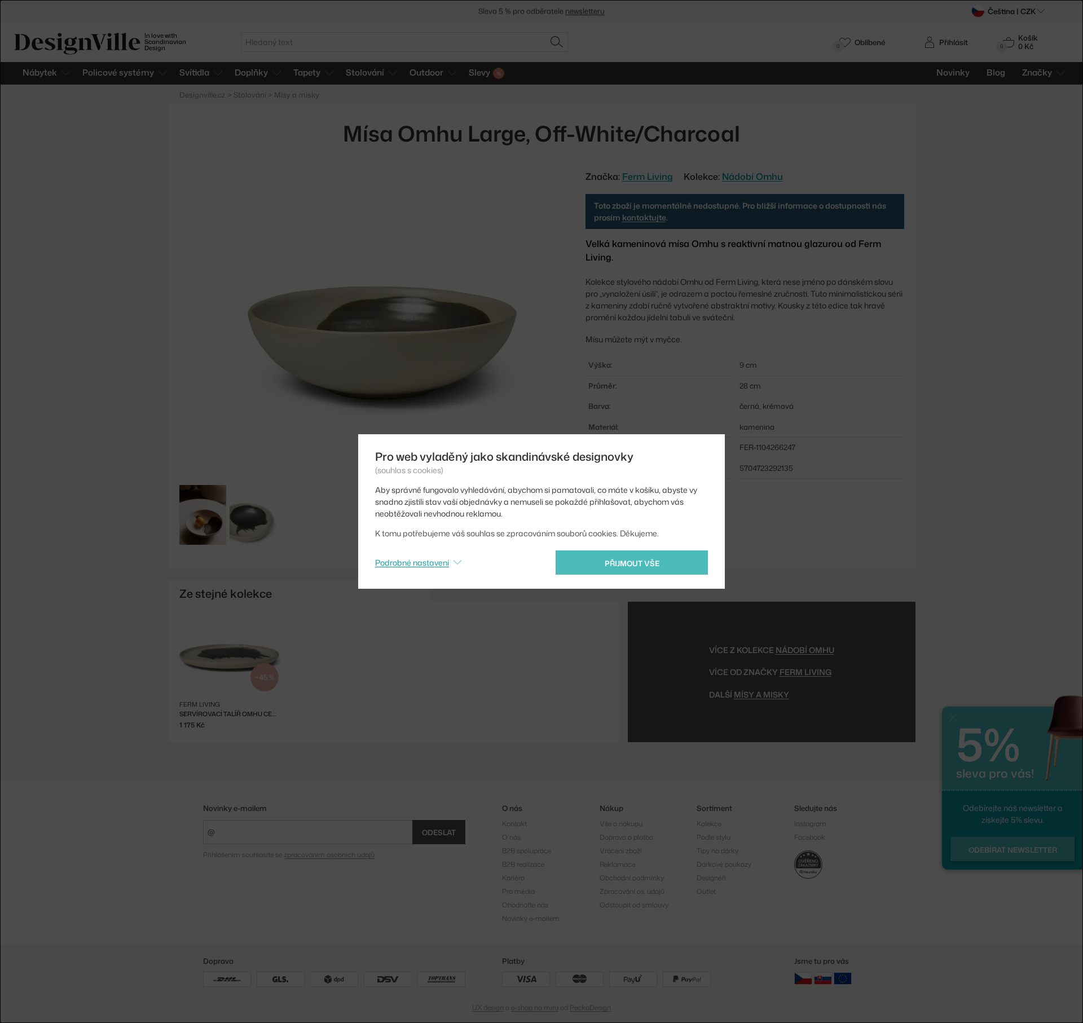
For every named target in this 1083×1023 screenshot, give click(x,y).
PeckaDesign (590, 1007)
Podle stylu (713, 837)
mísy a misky (761, 694)
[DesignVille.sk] (823, 978)
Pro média (518, 891)
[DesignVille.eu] (843, 978)
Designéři (711, 878)
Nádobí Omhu (752, 176)
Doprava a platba (626, 837)
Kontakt (514, 823)
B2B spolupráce (526, 851)
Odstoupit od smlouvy (634, 905)
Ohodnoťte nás (525, 905)
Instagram (810, 823)
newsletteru (585, 7)
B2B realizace (523, 864)
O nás (511, 837)
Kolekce (709, 823)
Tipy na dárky (717, 851)
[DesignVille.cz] (803, 978)
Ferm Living (805, 672)
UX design (488, 1007)
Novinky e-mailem (235, 808)
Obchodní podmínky (632, 878)
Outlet (706, 891)
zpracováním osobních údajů (329, 854)
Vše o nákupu (621, 823)
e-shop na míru (534, 1007)
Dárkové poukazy (724, 864)
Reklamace (617, 864)
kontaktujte (644, 217)
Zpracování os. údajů (632, 891)
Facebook (809, 837)
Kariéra (513, 878)
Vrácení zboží (621, 851)
